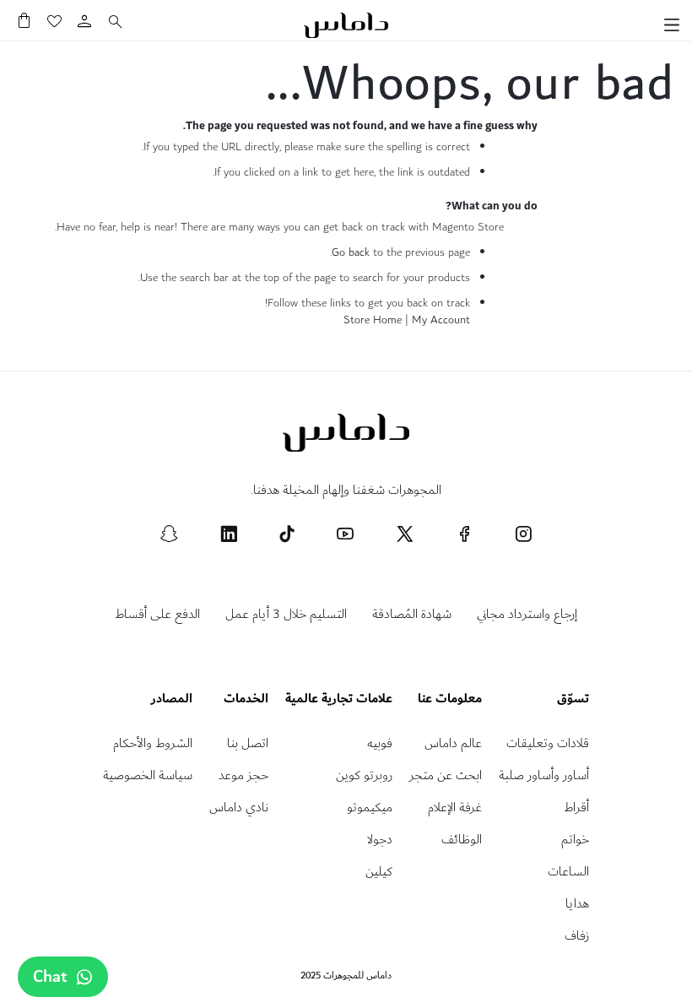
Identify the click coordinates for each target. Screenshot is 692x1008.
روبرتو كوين (364, 775)
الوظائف (461, 839)
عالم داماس (453, 743)
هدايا (577, 903)
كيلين (378, 871)
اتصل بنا (247, 743)
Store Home (372, 320)
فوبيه (379, 743)
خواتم (575, 839)
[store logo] (346, 25)
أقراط (576, 807)
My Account (441, 320)
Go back (351, 252)
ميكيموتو (369, 807)
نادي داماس (238, 807)
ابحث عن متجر (445, 775)
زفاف (577, 935)
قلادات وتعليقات (547, 743)
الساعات (568, 871)
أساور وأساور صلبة (544, 775)
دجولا (379, 839)
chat (50, 976)
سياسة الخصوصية (147, 775)
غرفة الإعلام (455, 807)
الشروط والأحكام (152, 743)
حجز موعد (243, 775)
